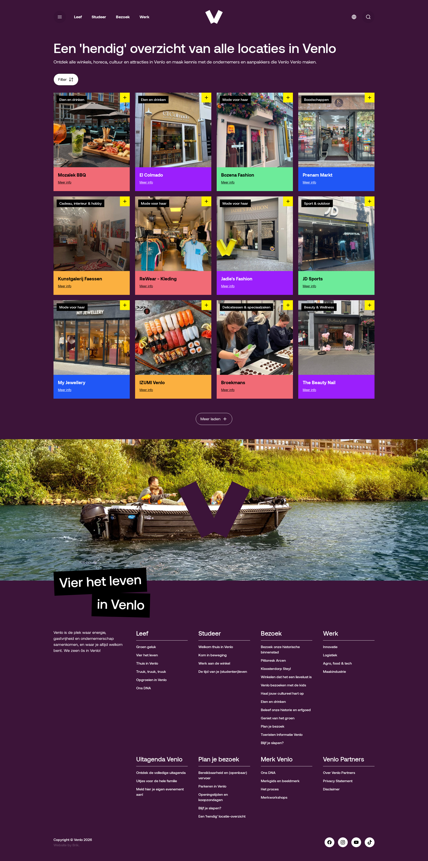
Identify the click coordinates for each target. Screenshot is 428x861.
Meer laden (210, 419)
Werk (330, 633)
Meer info (64, 182)
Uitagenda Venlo (159, 759)
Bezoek (271, 633)
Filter (62, 79)
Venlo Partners (343, 759)
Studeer (209, 633)
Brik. (76, 845)
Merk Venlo (277, 759)
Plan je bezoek (218, 759)
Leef (142, 633)
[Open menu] (60, 17)
